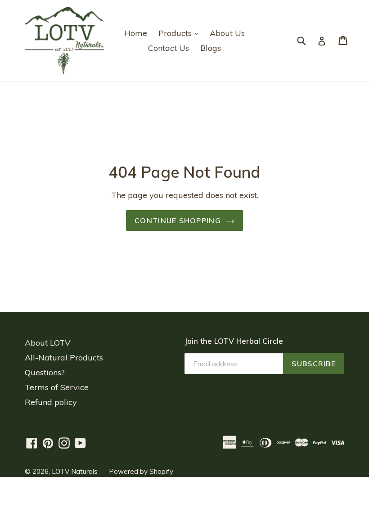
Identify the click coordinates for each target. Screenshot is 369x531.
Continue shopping (178, 220)
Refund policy (51, 402)
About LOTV (48, 343)
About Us (227, 33)
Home (135, 33)
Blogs (210, 48)
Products (180, 32)
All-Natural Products (64, 357)
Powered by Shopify (141, 471)
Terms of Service (57, 387)
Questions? (45, 372)
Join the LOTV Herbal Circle (233, 341)
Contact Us (168, 48)
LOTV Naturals (75, 471)
